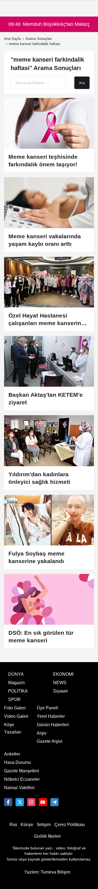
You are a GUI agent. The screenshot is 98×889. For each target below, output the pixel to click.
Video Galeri (16, 716)
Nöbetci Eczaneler (22, 779)
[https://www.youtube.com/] (43, 802)
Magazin (16, 682)
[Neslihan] (54, 802)
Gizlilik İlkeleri (47, 836)
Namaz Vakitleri (19, 787)
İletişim (44, 824)
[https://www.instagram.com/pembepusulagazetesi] (31, 802)
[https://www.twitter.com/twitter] (20, 802)
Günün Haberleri (53, 724)
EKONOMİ (63, 674)
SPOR (14, 699)
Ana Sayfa (12, 39)
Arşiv (42, 733)
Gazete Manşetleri (21, 771)
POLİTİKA (18, 691)
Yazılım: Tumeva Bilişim (47, 872)
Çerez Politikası (69, 824)
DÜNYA (16, 674)
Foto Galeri (15, 708)
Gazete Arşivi (49, 741)
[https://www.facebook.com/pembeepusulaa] (8, 802)
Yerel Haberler (51, 716)
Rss (13, 824)
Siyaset (60, 691)
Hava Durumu (17, 762)
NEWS (59, 682)
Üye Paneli (47, 708)
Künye (27, 824)
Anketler (12, 754)
